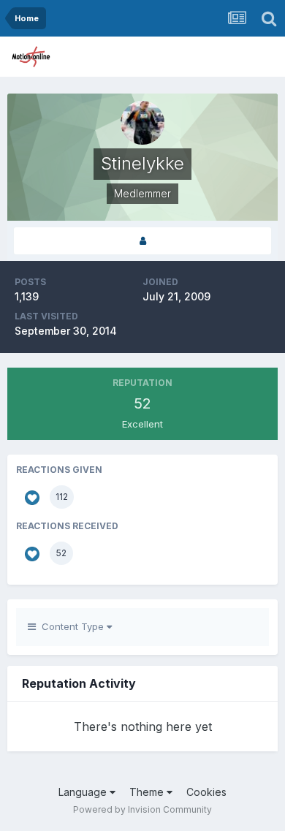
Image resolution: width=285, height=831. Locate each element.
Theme (148, 792)
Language (84, 792)
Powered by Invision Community (142, 809)
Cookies (206, 792)
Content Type (71, 626)
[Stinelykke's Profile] (142, 241)
